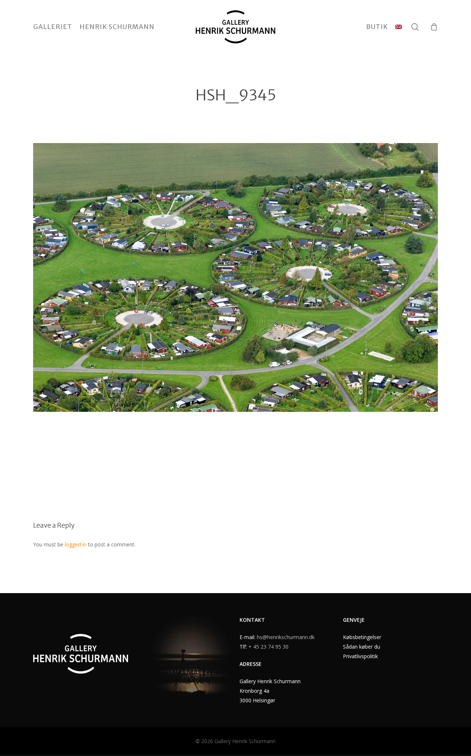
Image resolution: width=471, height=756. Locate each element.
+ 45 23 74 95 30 (268, 646)
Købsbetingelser (362, 637)
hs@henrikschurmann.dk (286, 637)
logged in (75, 544)
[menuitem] (398, 27)
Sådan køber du (361, 646)
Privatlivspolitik (360, 656)
